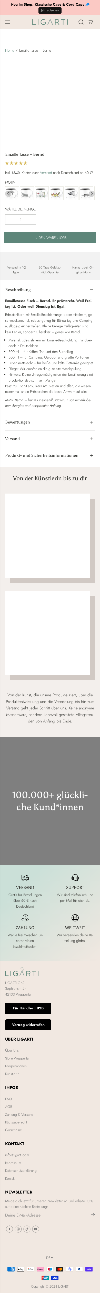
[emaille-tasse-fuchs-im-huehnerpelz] (57, 193)
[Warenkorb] (90, 22)
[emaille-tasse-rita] (27, 193)
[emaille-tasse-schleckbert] (86, 193)
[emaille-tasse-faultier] (12, 193)
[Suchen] (81, 22)
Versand (46, 172)
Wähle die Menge (20, 209)
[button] (8, 22)
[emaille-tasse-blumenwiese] (42, 193)
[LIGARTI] (50, 22)
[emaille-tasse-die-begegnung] (71, 193)
